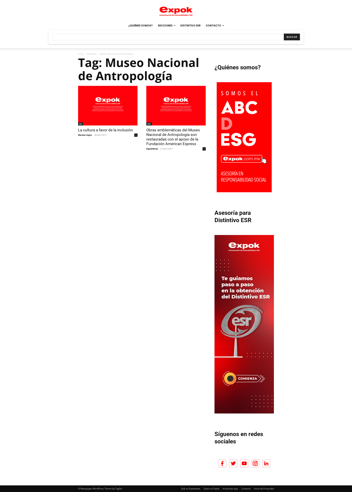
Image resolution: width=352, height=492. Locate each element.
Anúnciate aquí (230, 488)
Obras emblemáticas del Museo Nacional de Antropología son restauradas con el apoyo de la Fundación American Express (173, 137)
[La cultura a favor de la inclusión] (108, 105)
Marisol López (85, 135)
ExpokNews (152, 148)
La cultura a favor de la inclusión (105, 130)
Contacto (246, 488)
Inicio (80, 53)
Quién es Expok (211, 488)
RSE (149, 124)
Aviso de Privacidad (264, 488)
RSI (80, 124)
